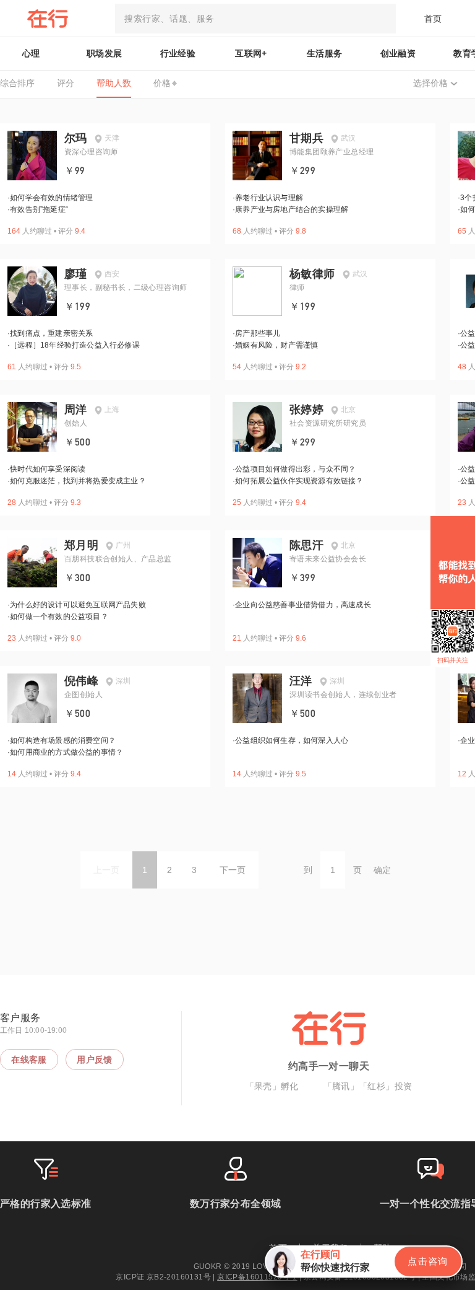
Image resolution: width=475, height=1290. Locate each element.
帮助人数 (113, 83)
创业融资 (398, 53)
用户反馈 (95, 1059)
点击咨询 (428, 1261)
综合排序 (17, 83)
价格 (162, 83)
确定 (382, 870)
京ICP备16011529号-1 (257, 1277)
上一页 (106, 870)
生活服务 (325, 53)
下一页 (233, 870)
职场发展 (104, 53)
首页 (433, 19)
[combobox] (255, 18)
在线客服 (29, 1059)
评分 (65, 83)
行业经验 (178, 53)
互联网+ (251, 53)
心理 (31, 53)
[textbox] (255, 18)
